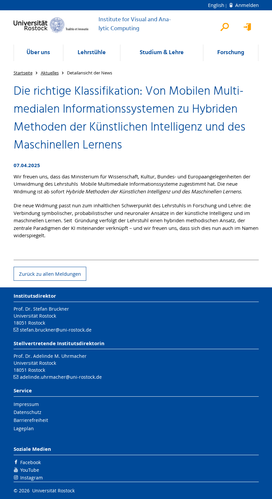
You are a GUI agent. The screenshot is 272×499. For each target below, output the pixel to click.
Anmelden (246, 5)
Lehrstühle (92, 52)
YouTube (29, 470)
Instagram (31, 477)
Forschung (230, 52)
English (217, 5)
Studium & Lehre (162, 52)
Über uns (38, 52)
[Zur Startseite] (51, 25)
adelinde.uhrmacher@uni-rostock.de (61, 377)
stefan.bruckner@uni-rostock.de (56, 330)
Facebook (30, 462)
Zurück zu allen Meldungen (50, 273)
